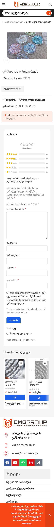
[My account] (50, 4)
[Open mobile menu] (3, 4)
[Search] (48, 13)
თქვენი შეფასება (16, 209)
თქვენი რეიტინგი (15, 204)
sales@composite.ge (25, 453)
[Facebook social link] (16, 106)
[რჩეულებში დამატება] (20, 363)
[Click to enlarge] (6, 60)
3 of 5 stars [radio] (33, 204)
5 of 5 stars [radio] (38, 204)
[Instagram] (31, 462)
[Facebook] (7, 462)
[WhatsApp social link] (26, 106)
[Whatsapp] (23, 462)
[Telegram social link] (30, 106)
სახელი (11, 267)
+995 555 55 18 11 (24, 445)
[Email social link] (19, 106)
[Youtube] (15, 462)
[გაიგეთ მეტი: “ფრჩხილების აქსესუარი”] (15, 397)
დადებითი (11, 243)
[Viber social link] (34, 106)
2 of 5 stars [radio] (31, 204)
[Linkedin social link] (23, 106)
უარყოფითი (12, 255)
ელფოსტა (12, 280)
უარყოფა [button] (49, 515)
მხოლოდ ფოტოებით (21, 333)
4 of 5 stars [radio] (36, 204)
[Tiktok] (38, 462)
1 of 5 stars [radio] (29, 204)
